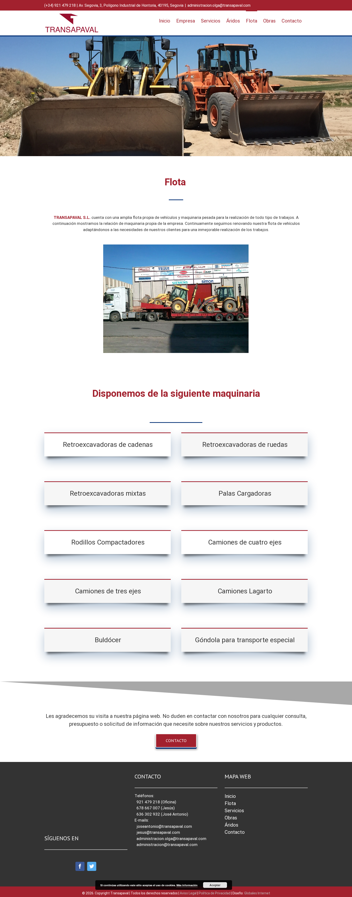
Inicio (230, 796)
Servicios (234, 810)
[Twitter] (91, 866)
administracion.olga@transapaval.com (218, 5)
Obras (231, 817)
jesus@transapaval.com (158, 832)
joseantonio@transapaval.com (164, 826)
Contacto (235, 832)
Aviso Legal (188, 893)
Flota (230, 803)
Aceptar (215, 885)
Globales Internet (257, 893)
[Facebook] (80, 866)
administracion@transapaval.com (167, 845)
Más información (187, 885)
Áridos (231, 825)
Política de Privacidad (214, 893)
